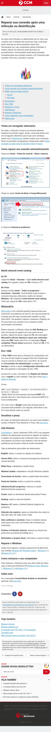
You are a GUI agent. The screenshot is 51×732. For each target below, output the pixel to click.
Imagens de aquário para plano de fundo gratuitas (14, 655)
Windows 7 (42, 551)
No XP (9, 95)
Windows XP (17, 551)
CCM (36, 647)
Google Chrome (15, 144)
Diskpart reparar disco (11, 690)
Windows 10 (21, 568)
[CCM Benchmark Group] (25, 716)
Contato (43, 706)
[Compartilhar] (14, 594)
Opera (39, 144)
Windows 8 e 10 (7, 553)
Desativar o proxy (12, 107)
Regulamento (7, 709)
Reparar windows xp (9, 627)
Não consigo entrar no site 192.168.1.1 (17, 693)
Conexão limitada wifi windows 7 (15, 683)
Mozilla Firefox (29, 144)
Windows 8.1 (8, 568)
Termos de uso (16, 706)
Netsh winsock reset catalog (16, 91)
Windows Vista (29, 551)
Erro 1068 (9, 104)
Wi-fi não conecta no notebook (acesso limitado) (21, 697)
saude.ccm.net (25, 722)
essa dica (44, 423)
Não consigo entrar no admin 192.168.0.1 (18, 635)
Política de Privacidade (31, 706)
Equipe (6, 706)
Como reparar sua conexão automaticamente (24, 88)
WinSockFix (10, 101)
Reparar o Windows (13, 113)
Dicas (9, 17)
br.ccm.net (42, 647)
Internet (16, 17)
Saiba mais (9, 118)
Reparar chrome (7, 624)
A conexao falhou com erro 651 (14, 687)
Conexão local (7, 633)
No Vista (10, 98)
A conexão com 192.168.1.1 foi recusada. (18, 630)
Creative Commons (33, 643)
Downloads (27, 17)
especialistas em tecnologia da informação (18, 605)
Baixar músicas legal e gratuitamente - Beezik (38, 655)
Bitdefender (17, 138)
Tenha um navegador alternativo (18, 86)
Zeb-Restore (10, 110)
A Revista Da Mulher (22, 709)
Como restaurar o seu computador (19, 115)
